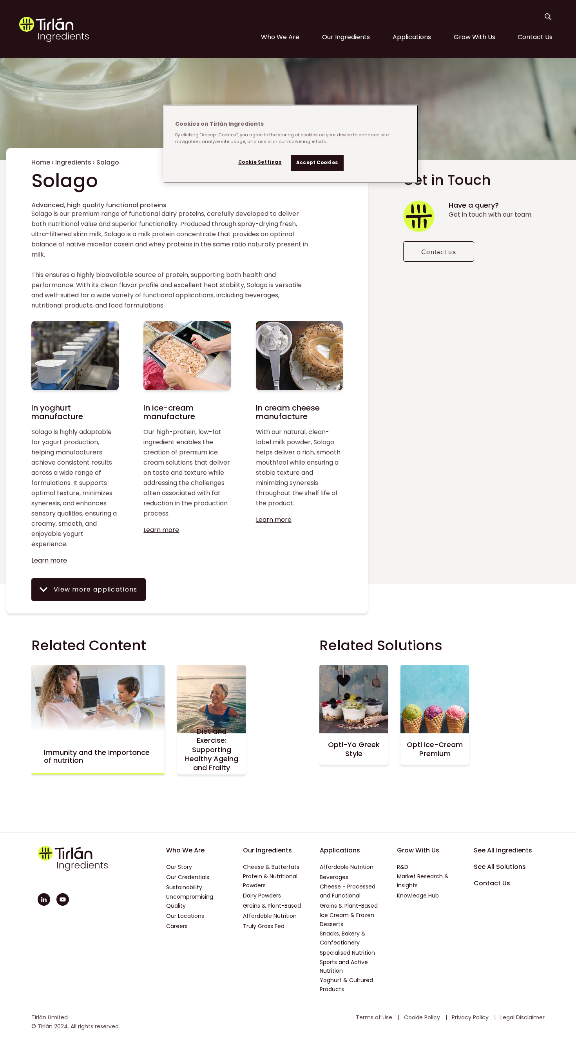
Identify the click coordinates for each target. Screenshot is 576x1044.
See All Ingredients (503, 850)
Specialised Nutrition (347, 953)
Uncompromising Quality (189, 901)
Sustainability (184, 887)
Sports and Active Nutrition (344, 966)
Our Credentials (187, 877)
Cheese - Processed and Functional (347, 891)
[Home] (54, 40)
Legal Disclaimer (522, 1017)
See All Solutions (500, 866)
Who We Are (280, 37)
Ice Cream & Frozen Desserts (347, 919)
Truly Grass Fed (263, 926)
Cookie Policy (423, 1017)
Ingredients (73, 162)
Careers (177, 926)
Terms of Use (375, 1017)
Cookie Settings (260, 162)
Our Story (179, 867)
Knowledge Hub (418, 895)
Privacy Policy (471, 1017)
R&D (402, 867)
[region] (290, 144)
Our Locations (185, 916)
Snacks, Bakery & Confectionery (343, 938)
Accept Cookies (317, 162)
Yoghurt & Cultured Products (346, 984)
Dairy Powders (262, 895)
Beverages (334, 877)
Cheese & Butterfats (271, 867)
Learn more (49, 560)
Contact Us (535, 37)
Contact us (438, 252)
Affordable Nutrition (270, 916)
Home (40, 162)
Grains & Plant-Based (272, 906)
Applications (412, 37)
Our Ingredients (346, 37)
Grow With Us (474, 37)
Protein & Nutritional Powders (270, 880)
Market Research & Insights (423, 880)
